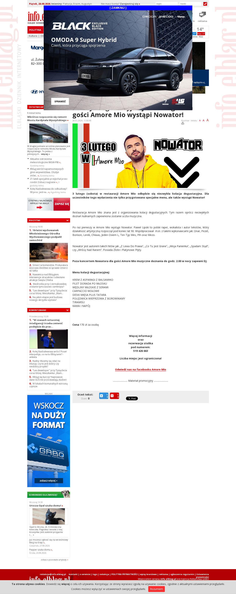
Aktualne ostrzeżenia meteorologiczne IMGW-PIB (45, 160)
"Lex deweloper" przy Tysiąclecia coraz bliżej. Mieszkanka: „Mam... (48, 292)
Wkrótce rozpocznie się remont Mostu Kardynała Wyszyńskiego (48, 118)
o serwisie (85, 574)
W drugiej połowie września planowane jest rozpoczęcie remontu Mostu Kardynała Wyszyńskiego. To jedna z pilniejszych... (48, 150)
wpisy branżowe (148, 574)
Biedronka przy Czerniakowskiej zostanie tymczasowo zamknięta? (48, 285)
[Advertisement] (141, 433)
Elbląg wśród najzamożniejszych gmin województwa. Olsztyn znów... (47, 172)
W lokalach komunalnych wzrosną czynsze (48, 385)
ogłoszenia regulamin (182, 574)
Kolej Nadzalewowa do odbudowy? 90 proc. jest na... (48, 190)
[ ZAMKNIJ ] (118, 7)
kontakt (73, 574)
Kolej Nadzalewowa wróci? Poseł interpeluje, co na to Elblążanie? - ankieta (48, 354)
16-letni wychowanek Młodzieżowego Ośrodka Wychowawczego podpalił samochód (45, 235)
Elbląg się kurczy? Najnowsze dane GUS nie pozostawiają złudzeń (48, 378)
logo (95, 574)
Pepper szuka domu (40, 549)
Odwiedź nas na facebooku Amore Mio (140, 369)
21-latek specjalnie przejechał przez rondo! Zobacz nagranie (48, 180)
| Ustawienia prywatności (202, 575)
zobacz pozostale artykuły (54, 559)
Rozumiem (156, 589)
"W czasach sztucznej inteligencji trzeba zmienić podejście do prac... (46, 323)
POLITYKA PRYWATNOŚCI (124, 574)
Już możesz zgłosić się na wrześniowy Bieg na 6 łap (48, 541)
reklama (163, 574)
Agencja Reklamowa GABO (195, 579)
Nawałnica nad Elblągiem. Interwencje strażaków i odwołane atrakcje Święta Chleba (47, 277)
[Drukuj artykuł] (182, 124)
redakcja (104, 574)
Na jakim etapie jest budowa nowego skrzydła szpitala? (45, 299)
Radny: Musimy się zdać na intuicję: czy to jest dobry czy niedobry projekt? (44, 363)
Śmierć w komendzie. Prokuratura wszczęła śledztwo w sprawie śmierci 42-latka (48, 268)
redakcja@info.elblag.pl (53, 574)
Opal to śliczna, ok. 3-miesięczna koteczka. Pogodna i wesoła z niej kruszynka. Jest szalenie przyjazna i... (46, 530)
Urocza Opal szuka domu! (46, 505)
